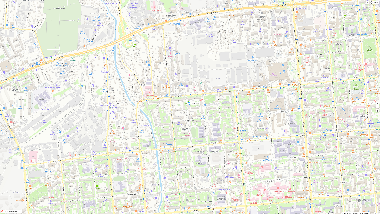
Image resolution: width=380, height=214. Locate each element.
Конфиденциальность (364, 213)
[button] (367, 2)
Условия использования (352, 213)
